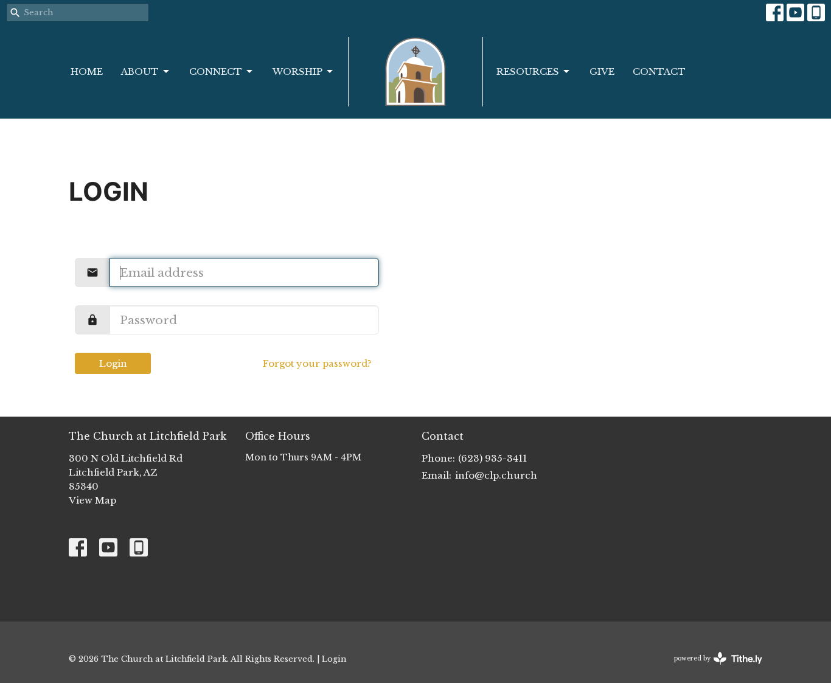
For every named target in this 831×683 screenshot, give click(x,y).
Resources (527, 71)
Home (87, 71)
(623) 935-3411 (492, 458)
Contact (659, 71)
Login (113, 363)
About (140, 71)
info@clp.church (496, 475)
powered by (712, 668)
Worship (297, 71)
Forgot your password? (317, 363)
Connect (215, 71)
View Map (92, 500)
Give (601, 71)
